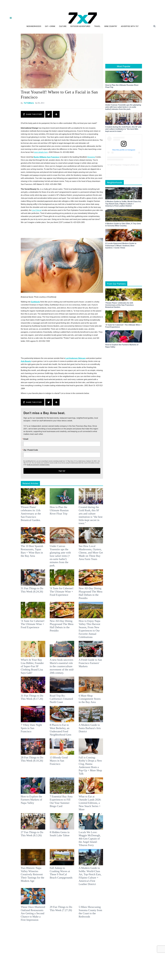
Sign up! (82, 499)
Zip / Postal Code (57, 478)
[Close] (115, 449)
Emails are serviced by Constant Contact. (94, 493)
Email (52, 467)
